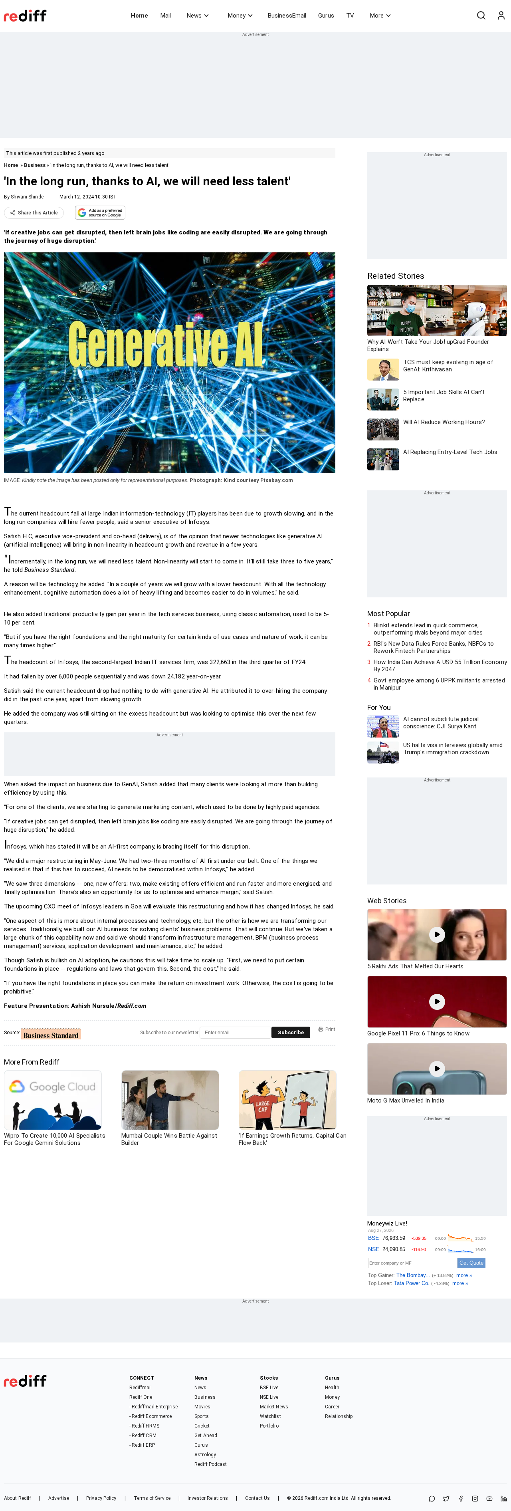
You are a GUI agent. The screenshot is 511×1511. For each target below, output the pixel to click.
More (377, 15)
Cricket (202, 1426)
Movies (202, 1407)
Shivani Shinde (27, 197)
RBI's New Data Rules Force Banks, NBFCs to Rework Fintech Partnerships (434, 647)
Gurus (326, 15)
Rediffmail (140, 1387)
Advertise (58, 1498)
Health (332, 1387)
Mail (165, 15)
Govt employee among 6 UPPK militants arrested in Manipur (439, 684)
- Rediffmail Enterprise (153, 1407)
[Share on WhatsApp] (432, 1499)
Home (139, 15)
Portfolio (269, 1426)
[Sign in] (501, 15)
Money (237, 15)
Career (332, 1407)
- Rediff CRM (142, 1435)
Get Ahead (205, 1435)
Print (330, 1029)
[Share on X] (446, 1499)
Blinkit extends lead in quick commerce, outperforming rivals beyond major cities (428, 629)
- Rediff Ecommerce (150, 1416)
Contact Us (257, 1498)
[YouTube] (489, 1499)
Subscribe (291, 1032)
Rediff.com (317, 1498)
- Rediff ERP (142, 1445)
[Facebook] (461, 1499)
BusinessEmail (287, 15)
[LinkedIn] (504, 1499)
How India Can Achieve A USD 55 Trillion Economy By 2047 (440, 665)
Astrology (205, 1454)
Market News (274, 1407)
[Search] (481, 15)
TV (350, 15)
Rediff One (141, 1397)
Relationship (339, 1416)
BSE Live (269, 1387)
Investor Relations (208, 1498)
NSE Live (269, 1397)
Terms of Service (152, 1498)
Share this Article (38, 213)
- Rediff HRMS (144, 1426)
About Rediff (17, 1498)
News (194, 15)
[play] (437, 935)
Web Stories (387, 900)
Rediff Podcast (210, 1464)
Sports (201, 1416)
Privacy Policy (101, 1498)
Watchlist (270, 1416)
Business (35, 165)
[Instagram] (475, 1499)
